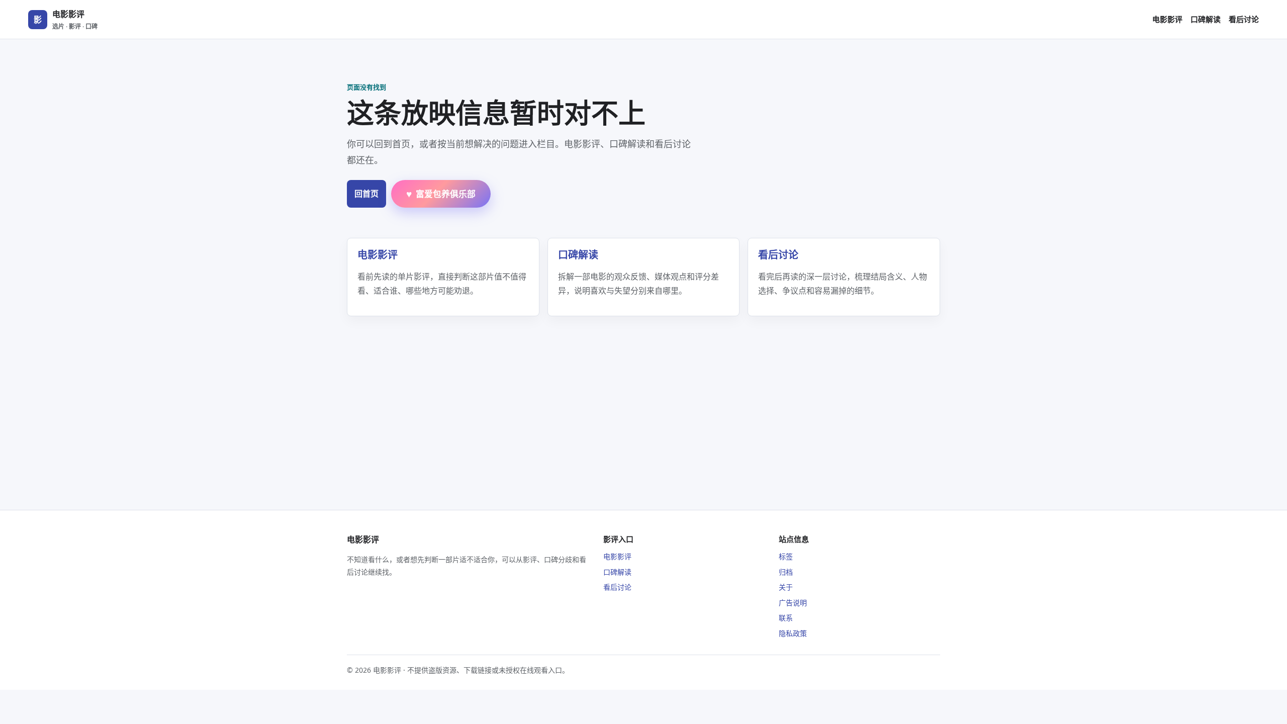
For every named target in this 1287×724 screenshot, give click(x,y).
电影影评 (1167, 19)
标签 (786, 556)
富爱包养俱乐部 (441, 194)
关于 (786, 587)
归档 (786, 572)
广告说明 (793, 602)
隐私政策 (793, 633)
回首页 (366, 193)
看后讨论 (1244, 19)
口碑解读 (1205, 19)
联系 (786, 617)
